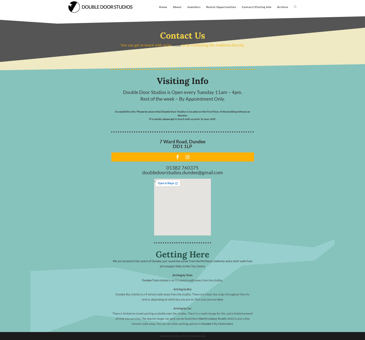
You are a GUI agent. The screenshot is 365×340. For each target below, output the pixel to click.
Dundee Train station (155, 280)
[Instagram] (187, 157)
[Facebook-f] (177, 157)
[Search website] (295, 7)
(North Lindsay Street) (212, 318)
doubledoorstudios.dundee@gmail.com (182, 172)
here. (220, 299)
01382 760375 (182, 167)
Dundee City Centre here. (217, 323)
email (176, 45)
